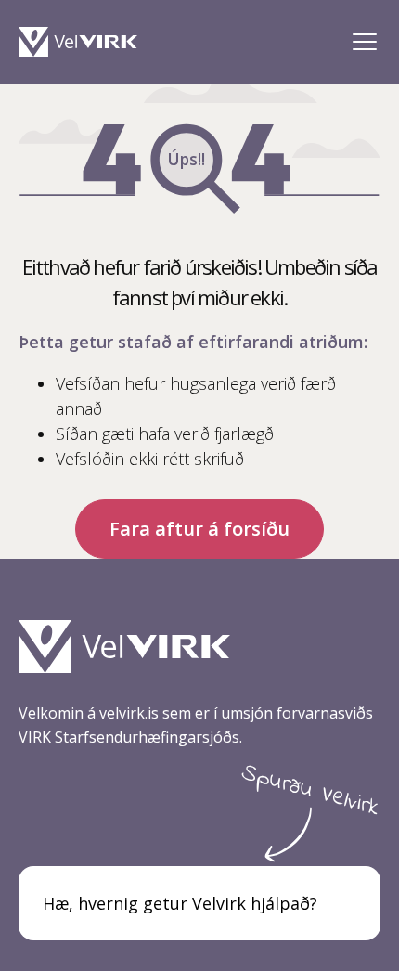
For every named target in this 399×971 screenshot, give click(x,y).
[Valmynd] (364, 42)
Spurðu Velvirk (310, 791)
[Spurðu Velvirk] (347, 903)
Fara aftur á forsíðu (199, 528)
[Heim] (83, 42)
